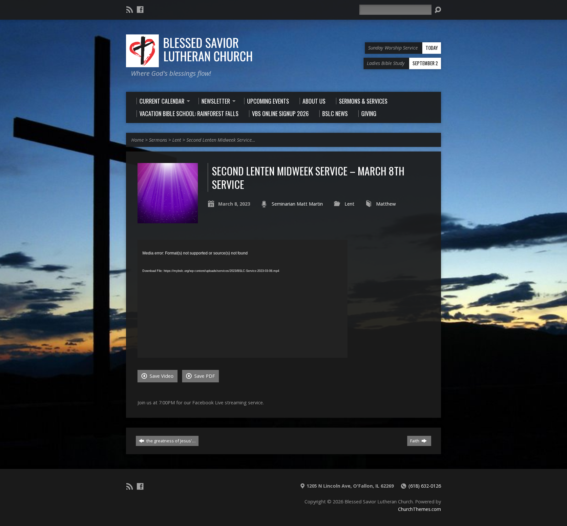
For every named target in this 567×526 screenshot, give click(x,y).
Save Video (161, 376)
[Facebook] (140, 9)
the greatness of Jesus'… (170, 441)
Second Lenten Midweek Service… (220, 140)
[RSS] (129, 9)
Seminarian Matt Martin (297, 204)
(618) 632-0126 (425, 486)
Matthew (386, 204)
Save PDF (204, 376)
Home (137, 140)
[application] (242, 299)
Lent (176, 140)
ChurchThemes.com (419, 509)
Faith (415, 441)
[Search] (437, 10)
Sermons (158, 140)
